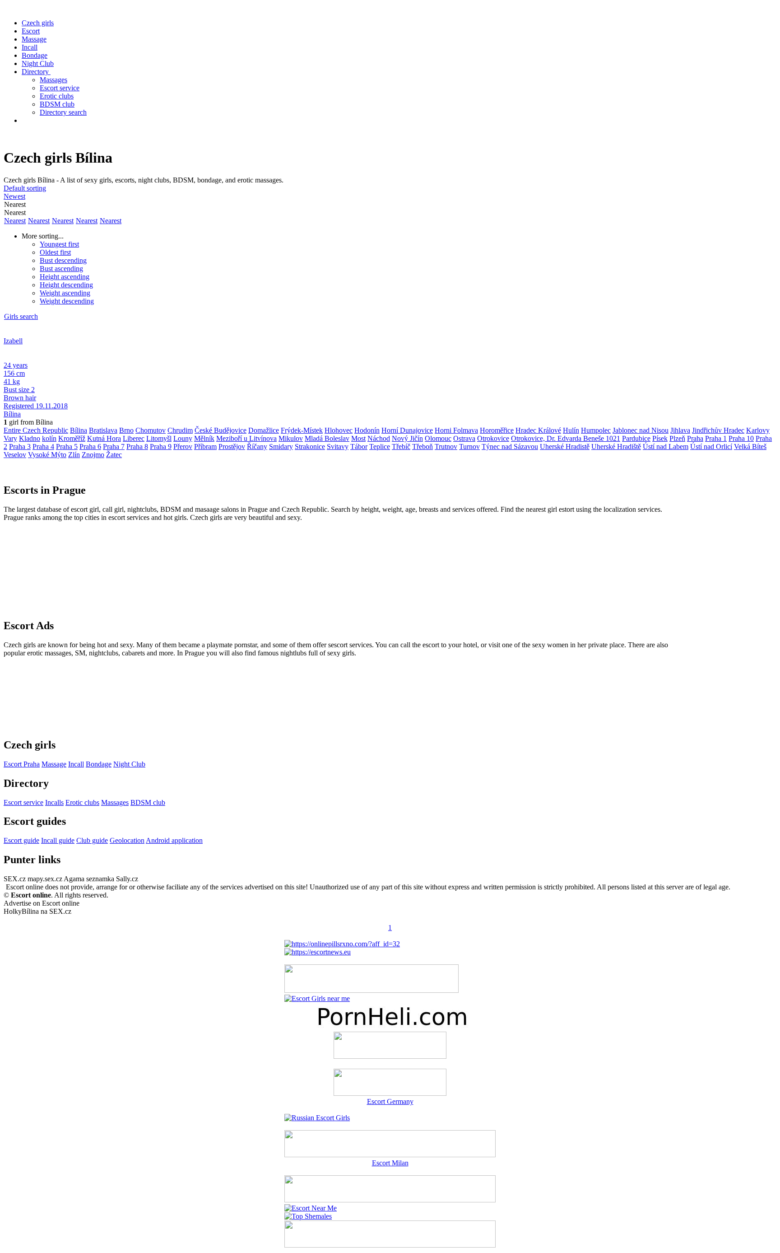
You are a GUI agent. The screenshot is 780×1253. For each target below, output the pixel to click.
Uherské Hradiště (616, 446)
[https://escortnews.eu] (317, 952)
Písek (660, 438)
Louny (182, 438)
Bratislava (103, 430)
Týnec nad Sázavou (510, 446)
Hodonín (367, 430)
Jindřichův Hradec (718, 430)
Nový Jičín (407, 438)
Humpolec (596, 430)
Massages (53, 80)
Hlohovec (339, 430)
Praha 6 (90, 446)
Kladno (29, 438)
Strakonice (310, 446)
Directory (36, 71)
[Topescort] (390, 1200)
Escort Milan (390, 1163)
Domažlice (263, 430)
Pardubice (636, 438)
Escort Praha (22, 764)
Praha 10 (741, 438)
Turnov (469, 446)
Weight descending (67, 301)
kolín (49, 438)
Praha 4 (43, 446)
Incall (29, 47)
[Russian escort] (317, 1118)
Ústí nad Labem (665, 446)
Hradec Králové (538, 430)
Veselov (15, 454)
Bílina (12, 414)
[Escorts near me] (317, 998)
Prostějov (231, 446)
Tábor (358, 446)
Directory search (63, 112)
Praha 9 (161, 446)
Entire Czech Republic (36, 430)
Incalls (54, 802)
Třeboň (422, 446)
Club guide (92, 840)
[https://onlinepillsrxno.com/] (342, 944)
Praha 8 (137, 446)
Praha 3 (20, 446)
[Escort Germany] (390, 1083)
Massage (34, 39)
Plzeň (677, 438)
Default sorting (25, 188)
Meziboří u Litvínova (246, 438)
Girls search (21, 316)
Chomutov (150, 430)
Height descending (66, 285)
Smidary (281, 446)
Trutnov (446, 446)
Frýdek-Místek (302, 430)
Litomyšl (159, 438)
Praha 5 (67, 446)
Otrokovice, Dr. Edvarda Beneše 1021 (565, 438)
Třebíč (401, 446)
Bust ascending (61, 268)
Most (358, 438)
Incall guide (57, 840)
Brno (126, 430)
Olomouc (438, 438)
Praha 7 (114, 446)
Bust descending (63, 260)
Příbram (205, 446)
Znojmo (93, 454)
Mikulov (291, 438)
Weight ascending (65, 293)
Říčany (257, 446)
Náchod (378, 438)
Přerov (182, 446)
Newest (14, 196)
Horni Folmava (456, 430)
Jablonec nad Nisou (641, 430)
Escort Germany (390, 1101)
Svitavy (337, 446)
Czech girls (38, 23)
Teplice (379, 446)
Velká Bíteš (750, 446)
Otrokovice (493, 438)
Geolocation (127, 840)
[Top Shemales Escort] (308, 1216)
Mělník (204, 438)
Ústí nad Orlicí (711, 446)
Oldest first (55, 252)
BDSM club (57, 104)
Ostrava (464, 438)
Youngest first (59, 244)
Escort (31, 31)
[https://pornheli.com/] (371, 990)
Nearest (15, 220)
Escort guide (21, 840)
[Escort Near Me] (310, 1208)
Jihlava (680, 430)
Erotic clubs (57, 96)
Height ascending (64, 277)
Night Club (38, 63)
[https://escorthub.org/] (390, 1046)
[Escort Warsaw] (390, 1245)
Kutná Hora (104, 438)
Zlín (74, 454)
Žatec (114, 454)
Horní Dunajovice (407, 430)
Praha (695, 438)
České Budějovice (220, 430)
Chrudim (180, 430)
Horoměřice (497, 430)
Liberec (133, 438)
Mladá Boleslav (327, 438)
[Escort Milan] (390, 1155)
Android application (174, 840)
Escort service (59, 88)
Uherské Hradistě (565, 446)
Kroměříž (71, 438)
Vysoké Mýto (47, 454)
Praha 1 (716, 438)
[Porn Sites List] (390, 1027)
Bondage (34, 55)
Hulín (571, 430)
